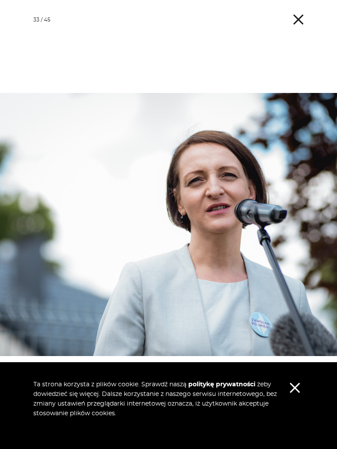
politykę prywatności (221, 384)
